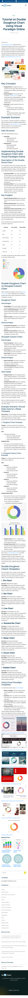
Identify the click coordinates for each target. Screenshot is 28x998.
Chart (14, 15)
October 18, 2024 (14, 32)
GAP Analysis (4, 912)
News (2, 917)
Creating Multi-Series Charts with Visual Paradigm (13, 941)
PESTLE (3, 920)
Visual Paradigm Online (12, 552)
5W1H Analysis (4, 892)
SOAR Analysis (4, 922)
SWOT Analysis (5, 925)
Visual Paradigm (19, 687)
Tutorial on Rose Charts (7, 957)
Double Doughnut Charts (7, 44)
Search (25, 872)
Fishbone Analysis (5, 905)
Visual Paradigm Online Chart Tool (12, 56)
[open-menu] (26, 5)
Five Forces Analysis (6, 907)
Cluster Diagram (5, 902)
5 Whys (3, 889)
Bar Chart (3, 897)
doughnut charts (13, 95)
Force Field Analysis (6, 910)
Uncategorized (4, 928)
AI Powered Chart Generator (8, 894)
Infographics (4, 915)
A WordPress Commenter (7, 966)
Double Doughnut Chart (15, 124)
